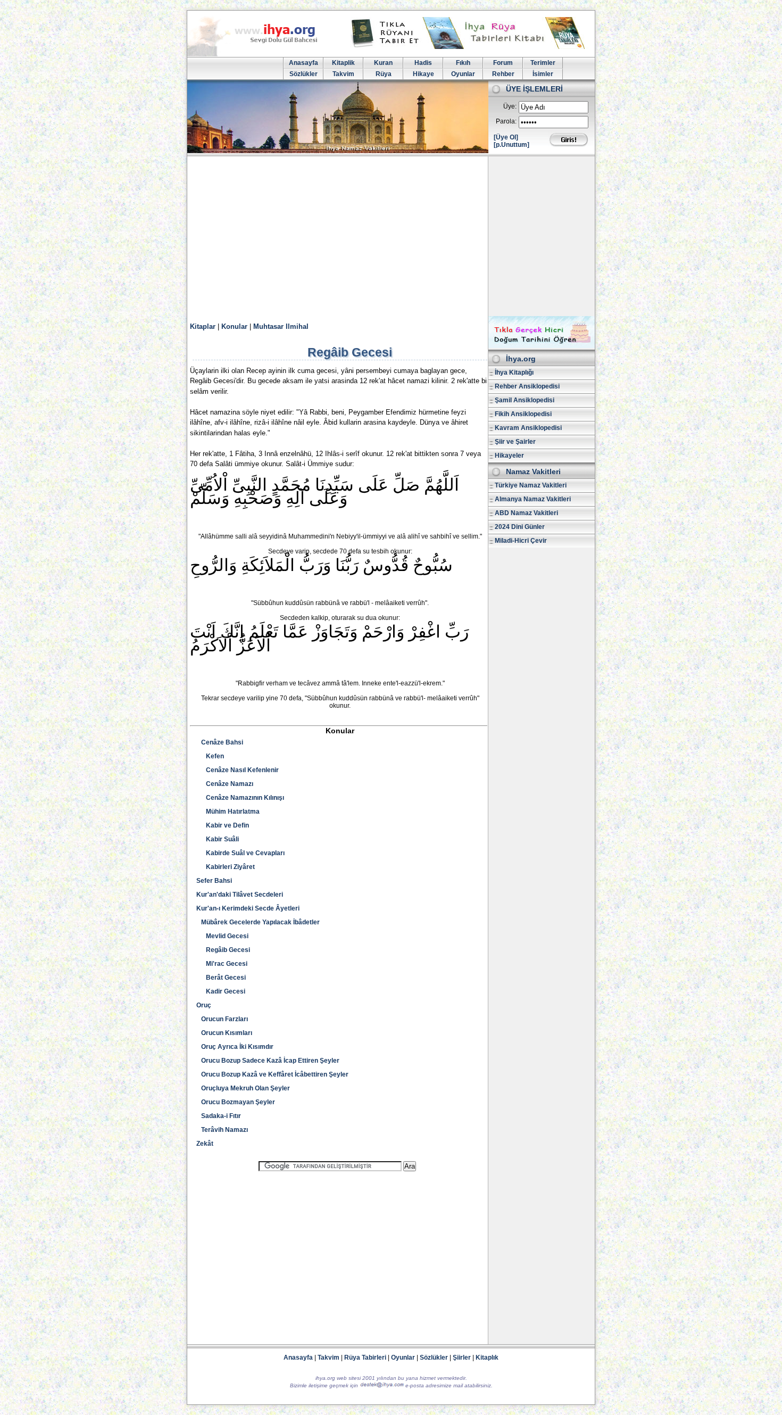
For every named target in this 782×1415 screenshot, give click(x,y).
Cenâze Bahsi (219, 742)
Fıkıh (463, 63)
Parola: (506, 121)
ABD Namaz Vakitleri (526, 513)
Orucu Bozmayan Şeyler (235, 1102)
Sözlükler (303, 74)
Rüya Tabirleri (365, 1357)
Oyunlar (463, 74)
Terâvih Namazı (222, 1129)
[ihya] (262, 54)
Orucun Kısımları (224, 1033)
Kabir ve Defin (222, 825)
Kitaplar (202, 326)
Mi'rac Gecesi (221, 963)
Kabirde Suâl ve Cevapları (240, 853)
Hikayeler (509, 455)
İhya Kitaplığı (514, 372)
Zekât (204, 1143)
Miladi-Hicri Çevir (521, 540)
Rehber (503, 74)
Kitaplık (487, 1357)
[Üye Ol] (506, 137)
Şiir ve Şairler (515, 441)
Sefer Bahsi (214, 880)
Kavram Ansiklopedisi (528, 428)
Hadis (423, 63)
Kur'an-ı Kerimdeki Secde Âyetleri (248, 908)
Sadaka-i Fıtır (218, 1116)
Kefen (210, 756)
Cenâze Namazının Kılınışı (240, 797)
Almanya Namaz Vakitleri (533, 499)
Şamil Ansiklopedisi (524, 400)
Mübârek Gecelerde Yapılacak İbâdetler (258, 922)
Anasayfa (303, 63)
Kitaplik (343, 63)
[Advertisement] (391, 236)
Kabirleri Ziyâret (225, 867)
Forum (503, 63)
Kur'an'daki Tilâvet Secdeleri (239, 894)
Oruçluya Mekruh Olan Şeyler (243, 1088)
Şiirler (462, 1357)
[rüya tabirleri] (470, 47)
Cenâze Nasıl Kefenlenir (237, 770)
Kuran (383, 63)
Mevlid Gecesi (222, 936)
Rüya (384, 74)
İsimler (543, 74)
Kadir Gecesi (220, 991)
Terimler (542, 63)
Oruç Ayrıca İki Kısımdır (234, 1046)
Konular (234, 326)
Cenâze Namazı (224, 784)
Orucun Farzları (222, 1019)
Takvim (343, 74)
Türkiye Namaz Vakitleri (531, 485)
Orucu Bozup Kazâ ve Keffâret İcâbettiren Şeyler (272, 1074)
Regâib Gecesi (223, 950)
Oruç (203, 1005)
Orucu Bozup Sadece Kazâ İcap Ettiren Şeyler (267, 1060)
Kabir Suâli (217, 839)
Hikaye (423, 74)
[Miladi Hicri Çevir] (541, 346)
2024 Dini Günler (520, 527)
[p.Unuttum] (511, 144)
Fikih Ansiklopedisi (523, 414)
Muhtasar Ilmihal (281, 326)
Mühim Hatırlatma (228, 811)
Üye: (510, 106)
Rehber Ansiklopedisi (527, 386)
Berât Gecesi (221, 977)
